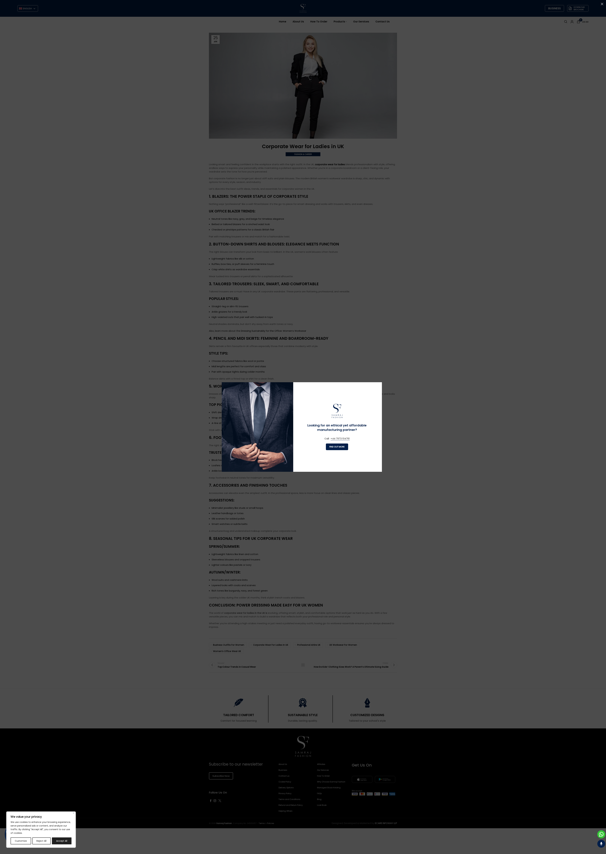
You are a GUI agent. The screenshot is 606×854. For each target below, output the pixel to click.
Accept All (61, 840)
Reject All (41, 840)
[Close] (73, 813)
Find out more (337, 446)
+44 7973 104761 (340, 438)
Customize (21, 840)
